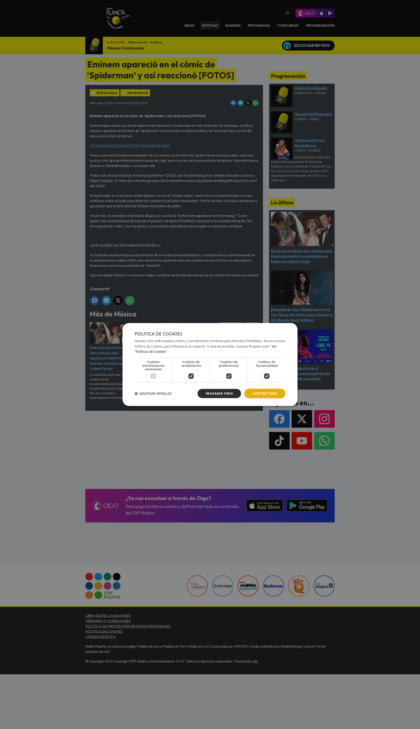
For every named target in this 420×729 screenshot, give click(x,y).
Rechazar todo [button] (219, 393)
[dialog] (210, 364)
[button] (153, 393)
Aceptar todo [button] (265, 393)
